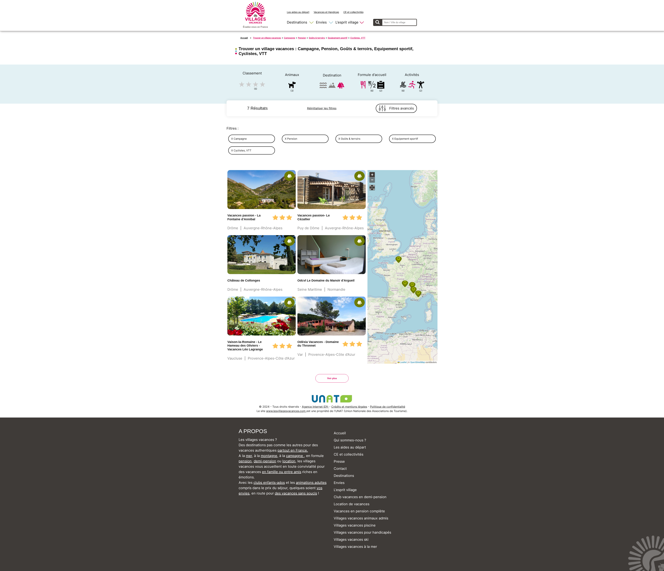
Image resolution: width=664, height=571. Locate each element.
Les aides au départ (298, 12)
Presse (339, 461)
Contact (340, 468)
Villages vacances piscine (355, 525)
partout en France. (293, 450)
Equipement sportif (337, 38)
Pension (302, 38)
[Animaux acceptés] (292, 85)
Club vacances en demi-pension (360, 497)
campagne (295, 456)
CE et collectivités (353, 12)
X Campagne (239, 138)
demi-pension (265, 461)
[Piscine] (403, 85)
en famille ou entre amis (281, 472)
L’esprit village (346, 22)
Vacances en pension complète (359, 511)
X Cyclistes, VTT (241, 150)
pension (245, 461)
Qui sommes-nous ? (350, 440)
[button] (413, 290)
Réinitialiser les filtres (321, 108)
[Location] (380, 85)
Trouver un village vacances (267, 38)
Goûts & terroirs (317, 38)
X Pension (291, 138)
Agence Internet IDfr (315, 406)
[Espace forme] (420, 85)
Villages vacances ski (351, 539)
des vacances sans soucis (296, 493)
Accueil (244, 38)
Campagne (289, 38)
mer (249, 456)
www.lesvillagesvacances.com (286, 411)
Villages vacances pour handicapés (362, 532)
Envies (321, 22)
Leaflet (403, 362)
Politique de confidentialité (387, 406)
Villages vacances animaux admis (361, 518)
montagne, (269, 456)
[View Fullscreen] (372, 187)
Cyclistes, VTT (357, 38)
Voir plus (332, 378)
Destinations (297, 22)
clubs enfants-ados (269, 483)
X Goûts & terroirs (349, 138)
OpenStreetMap (417, 362)
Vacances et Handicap (326, 12)
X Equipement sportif (405, 138)
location (288, 461)
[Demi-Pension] (372, 85)
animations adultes (311, 483)
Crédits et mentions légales (349, 406)
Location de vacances (351, 504)
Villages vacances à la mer (355, 547)
